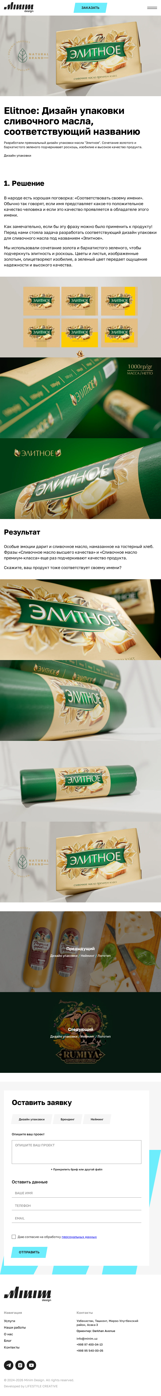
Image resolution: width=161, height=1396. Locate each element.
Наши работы (15, 1327)
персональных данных (79, 1237)
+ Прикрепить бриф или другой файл (76, 1169)
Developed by (31, 1386)
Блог (8, 1341)
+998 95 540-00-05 (90, 1350)
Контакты (11, 1347)
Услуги (9, 1321)
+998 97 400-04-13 (90, 1344)
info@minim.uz (87, 1338)
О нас (8, 1334)
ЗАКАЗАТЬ (90, 8)
